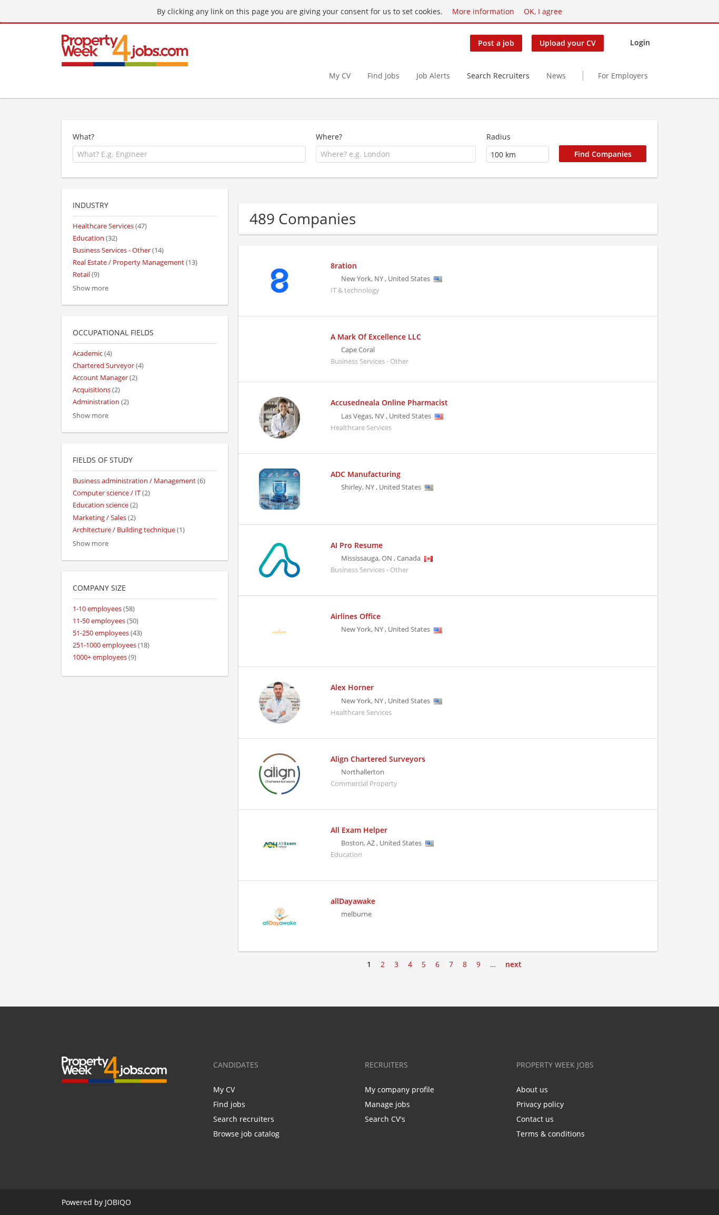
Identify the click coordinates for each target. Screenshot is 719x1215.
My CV (340, 76)
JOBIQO (118, 1202)
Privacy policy (540, 1104)
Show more (90, 288)
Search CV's (385, 1119)
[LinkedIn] (104, 1105)
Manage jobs (387, 1104)
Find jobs (229, 1104)
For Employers (623, 76)
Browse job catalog (246, 1134)
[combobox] (189, 154)
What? (83, 137)
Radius (498, 137)
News (556, 76)
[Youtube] (119, 1105)
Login (640, 42)
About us (532, 1089)
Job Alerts (433, 76)
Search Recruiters (498, 76)
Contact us (535, 1119)
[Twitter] (86, 1105)
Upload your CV (568, 43)
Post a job (496, 43)
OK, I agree (543, 11)
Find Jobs (383, 76)
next (513, 964)
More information (483, 11)
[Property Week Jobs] (125, 50)
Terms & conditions (550, 1134)
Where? (329, 137)
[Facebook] (69, 1105)
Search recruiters (243, 1119)
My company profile (399, 1089)
